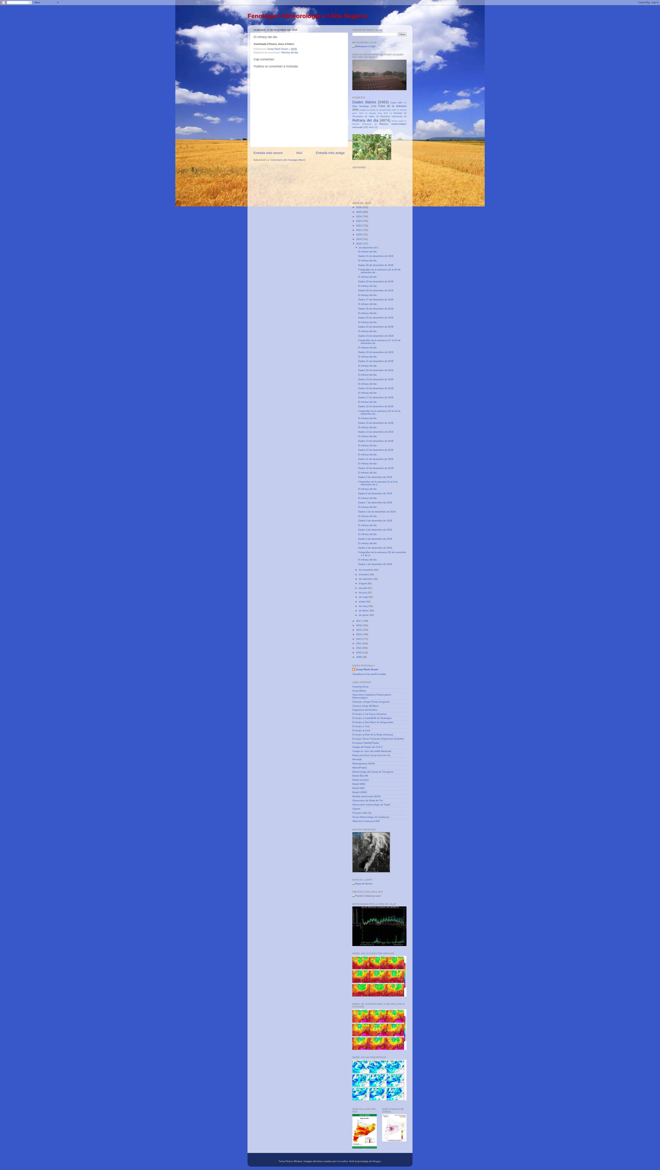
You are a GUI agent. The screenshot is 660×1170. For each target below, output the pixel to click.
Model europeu (360, 780)
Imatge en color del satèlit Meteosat (371, 751)
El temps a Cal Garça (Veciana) (369, 714)
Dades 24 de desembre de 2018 (375, 326)
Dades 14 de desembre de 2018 (375, 432)
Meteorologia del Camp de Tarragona (372, 772)
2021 (359, 230)
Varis (371, 127)
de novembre (366, 570)
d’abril (362, 601)
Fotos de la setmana (392, 106)
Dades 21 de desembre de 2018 (375, 361)
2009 (359, 657)
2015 (359, 630)
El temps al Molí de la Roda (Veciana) (372, 734)
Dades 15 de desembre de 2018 (375, 423)
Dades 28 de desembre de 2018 (375, 290)
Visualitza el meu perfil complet (369, 674)
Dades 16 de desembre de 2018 (375, 406)
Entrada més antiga (330, 153)
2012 (359, 643)
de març (363, 606)
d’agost (363, 583)
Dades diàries (364, 102)
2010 (359, 652)
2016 (359, 625)
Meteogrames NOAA (363, 763)
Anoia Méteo (359, 691)
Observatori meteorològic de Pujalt (371, 804)
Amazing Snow (360, 686)
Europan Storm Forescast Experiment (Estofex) (378, 739)
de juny (363, 592)
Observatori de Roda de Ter (367, 800)
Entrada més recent (268, 153)
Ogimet (356, 809)
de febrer (364, 610)
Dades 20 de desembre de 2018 (375, 370)
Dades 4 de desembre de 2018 (375, 529)
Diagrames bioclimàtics (364, 710)
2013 (359, 639)
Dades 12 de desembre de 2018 (375, 450)
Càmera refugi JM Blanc (365, 706)
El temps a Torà (361, 726)
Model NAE (358, 788)
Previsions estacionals (391, 116)
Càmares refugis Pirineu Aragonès (371, 702)
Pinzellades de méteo (363, 116)
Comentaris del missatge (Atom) (287, 160)
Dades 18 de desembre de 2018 (375, 388)
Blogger (377, 1161)
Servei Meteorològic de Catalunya (370, 817)
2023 (359, 221)
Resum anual (397, 121)
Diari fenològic (360, 106)
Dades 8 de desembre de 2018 (375, 493)
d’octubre (364, 574)
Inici (299, 153)
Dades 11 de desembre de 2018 (375, 459)
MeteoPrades (359, 767)
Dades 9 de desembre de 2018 (375, 477)
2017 (359, 621)
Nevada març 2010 (378, 113)
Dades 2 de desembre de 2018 (375, 548)
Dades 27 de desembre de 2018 (375, 299)
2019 (359, 239)
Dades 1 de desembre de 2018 (375, 564)
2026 (359, 207)
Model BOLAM (360, 775)
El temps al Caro (361, 730)
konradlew (342, 1161)
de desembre (366, 247)
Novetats (398, 113)
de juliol (363, 588)
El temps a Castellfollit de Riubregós (372, 718)
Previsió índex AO (362, 813)
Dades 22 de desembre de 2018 (375, 352)
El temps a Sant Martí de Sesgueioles (372, 722)
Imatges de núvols (367, 110)
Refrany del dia (289, 52)
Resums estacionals (362, 124)
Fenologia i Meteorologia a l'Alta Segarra (307, 15)
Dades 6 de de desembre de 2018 (376, 511)
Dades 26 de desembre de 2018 (375, 308)
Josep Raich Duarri (367, 669)
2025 (359, 212)
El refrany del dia (367, 251)
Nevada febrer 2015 (387, 110)
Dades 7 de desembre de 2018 (375, 502)
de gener (364, 615)
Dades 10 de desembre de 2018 (375, 468)
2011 (359, 648)
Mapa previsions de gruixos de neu (371, 755)
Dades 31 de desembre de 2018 (375, 256)
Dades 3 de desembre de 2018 (375, 539)
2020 (359, 234)
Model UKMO (359, 792)
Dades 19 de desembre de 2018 (375, 379)
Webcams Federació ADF (366, 821)
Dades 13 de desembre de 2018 (375, 441)
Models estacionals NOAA (366, 796)
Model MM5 (358, 784)
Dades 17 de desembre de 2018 (375, 397)
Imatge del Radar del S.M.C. (367, 747)
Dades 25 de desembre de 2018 (375, 317)
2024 (359, 216)
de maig (363, 597)
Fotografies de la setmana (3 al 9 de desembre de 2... (378, 483)
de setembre (366, 579)
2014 (359, 634)
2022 (359, 225)
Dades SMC (396, 102)
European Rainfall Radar (365, 743)
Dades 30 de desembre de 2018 (375, 265)
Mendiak (357, 759)
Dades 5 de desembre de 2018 (375, 520)
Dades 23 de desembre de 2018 (375, 336)
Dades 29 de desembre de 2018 (375, 281)
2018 (359, 243)
